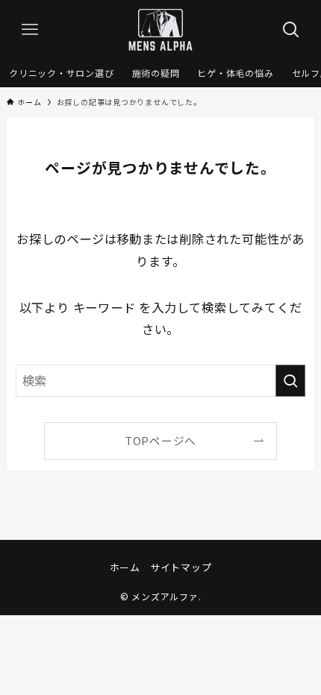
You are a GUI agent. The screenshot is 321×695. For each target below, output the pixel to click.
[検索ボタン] (291, 30)
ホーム (125, 567)
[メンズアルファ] (160, 30)
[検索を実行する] (290, 381)
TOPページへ (160, 440)
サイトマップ (181, 567)
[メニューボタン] (30, 30)
